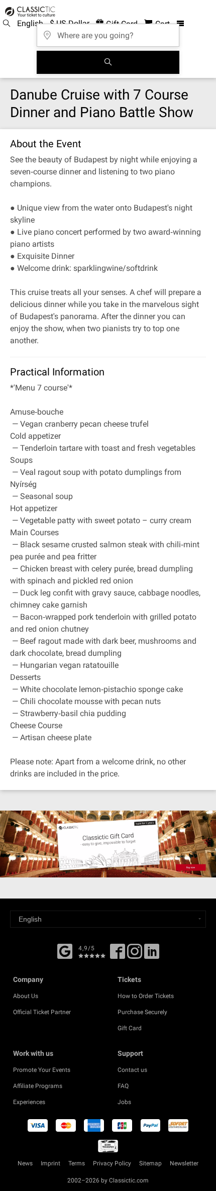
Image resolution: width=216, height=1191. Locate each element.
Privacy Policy (112, 1163)
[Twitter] (134, 954)
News (25, 1163)
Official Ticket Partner (42, 1012)
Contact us (132, 1069)
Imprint (50, 1163)
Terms (76, 1163)
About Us (25, 996)
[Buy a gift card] (108, 844)
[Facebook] (64, 950)
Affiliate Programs (37, 1085)
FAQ (123, 1085)
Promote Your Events (41, 1069)
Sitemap (150, 1163)
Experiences (29, 1102)
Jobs (124, 1102)
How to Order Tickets (146, 996)
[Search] (108, 62)
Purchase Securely (142, 1012)
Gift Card (130, 1028)
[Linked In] (151, 954)
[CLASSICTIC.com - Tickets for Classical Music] (28, 11)
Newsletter (184, 1163)
